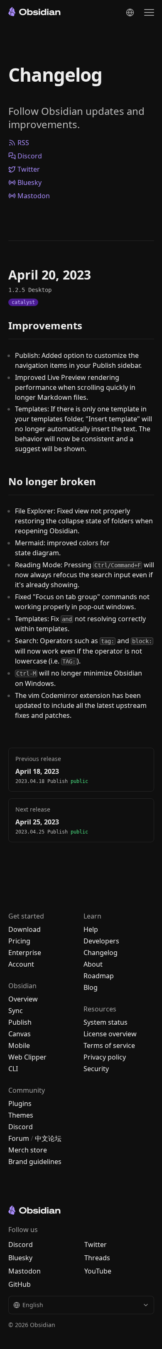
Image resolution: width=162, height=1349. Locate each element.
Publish (20, 1022)
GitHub (19, 1284)
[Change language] (130, 12)
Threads (97, 1257)
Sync (15, 1010)
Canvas (19, 1033)
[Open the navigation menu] (149, 12)
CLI (13, 1068)
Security (96, 1068)
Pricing (19, 941)
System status (105, 1022)
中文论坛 (48, 1138)
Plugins (20, 1103)
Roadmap (98, 975)
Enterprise (24, 952)
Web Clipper (27, 1057)
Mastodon (33, 195)
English (32, 1305)
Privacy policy (104, 1057)
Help (90, 929)
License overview (110, 1033)
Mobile (19, 1045)
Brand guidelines (34, 1161)
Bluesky (29, 182)
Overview (23, 999)
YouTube (97, 1271)
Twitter (28, 169)
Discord (29, 155)
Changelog (55, 74)
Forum (18, 1138)
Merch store (27, 1150)
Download (24, 929)
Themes (20, 1115)
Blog (90, 987)
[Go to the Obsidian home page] (34, 11)
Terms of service (109, 1045)
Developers (101, 941)
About (93, 964)
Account (21, 964)
